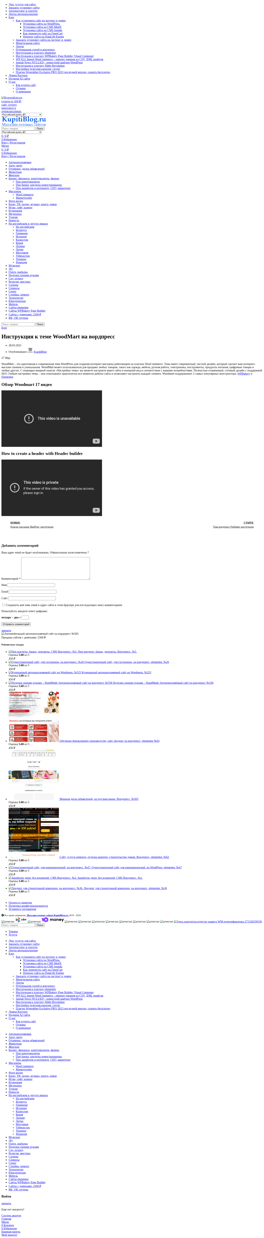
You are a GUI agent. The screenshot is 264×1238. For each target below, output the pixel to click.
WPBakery (243, 373)
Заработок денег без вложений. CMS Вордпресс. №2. (110, 877)
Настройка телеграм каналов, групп (38, 68)
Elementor (7, 376)
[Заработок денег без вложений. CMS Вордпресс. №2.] (43, 877)
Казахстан (22, 239)
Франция (21, 262)
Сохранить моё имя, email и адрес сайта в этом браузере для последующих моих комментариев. (64, 605)
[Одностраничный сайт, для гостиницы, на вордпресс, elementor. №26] (46, 662)
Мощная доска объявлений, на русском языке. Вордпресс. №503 (99, 798)
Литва (19, 249)
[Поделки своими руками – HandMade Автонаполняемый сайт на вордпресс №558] (61, 682)
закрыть (6, 630)
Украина (21, 259)
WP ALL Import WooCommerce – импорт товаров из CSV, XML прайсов (59, 59)
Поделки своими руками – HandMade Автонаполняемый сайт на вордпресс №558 (163, 682)
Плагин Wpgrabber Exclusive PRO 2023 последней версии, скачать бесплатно (63, 72)
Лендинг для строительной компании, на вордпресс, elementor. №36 (125, 888)
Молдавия (22, 252)
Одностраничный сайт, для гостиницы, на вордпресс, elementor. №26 (126, 662)
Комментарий (10, 578)
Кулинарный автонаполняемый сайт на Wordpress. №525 (116, 672)
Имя (4, 584)
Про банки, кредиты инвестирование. (39, 184)
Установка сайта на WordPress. (41, 23)
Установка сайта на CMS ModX (42, 26)
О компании (23, 91)
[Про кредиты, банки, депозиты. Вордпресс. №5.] (43, 651)
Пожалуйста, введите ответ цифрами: (24, 611)
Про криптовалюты (28, 181)
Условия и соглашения (22, 909)
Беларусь (21, 230)
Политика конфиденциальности (28, 905)
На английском (25, 226)
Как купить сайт (26, 85)
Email (4, 591)
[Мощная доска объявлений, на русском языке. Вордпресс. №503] (34, 798)
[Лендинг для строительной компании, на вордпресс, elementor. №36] (46, 888)
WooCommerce (25, 194)
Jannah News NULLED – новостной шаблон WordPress (49, 62)
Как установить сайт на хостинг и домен (41, 20)
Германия (21, 233)
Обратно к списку (132, 524)
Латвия (20, 246)
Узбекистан (23, 255)
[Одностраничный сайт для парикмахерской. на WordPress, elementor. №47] (50, 867)
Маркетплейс (24, 197)
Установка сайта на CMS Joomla (42, 30)
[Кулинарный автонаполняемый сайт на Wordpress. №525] (45, 672)
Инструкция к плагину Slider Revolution (40, 65)
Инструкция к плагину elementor (36, 52)
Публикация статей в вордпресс (35, 49)
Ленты (20, 46)
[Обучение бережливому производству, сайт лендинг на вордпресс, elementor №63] (34, 740)
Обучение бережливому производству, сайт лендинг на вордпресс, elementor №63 (109, 740)
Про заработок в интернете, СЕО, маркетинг (43, 188)
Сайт (4, 598)
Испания (21, 236)
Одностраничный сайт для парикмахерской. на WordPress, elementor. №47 (137, 867)
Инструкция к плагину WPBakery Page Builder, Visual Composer (55, 56)
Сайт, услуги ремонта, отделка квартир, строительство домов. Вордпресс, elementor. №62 (114, 857)
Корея (19, 242)
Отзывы (21, 88)
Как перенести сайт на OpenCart (42, 33)
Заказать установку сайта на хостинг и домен (43, 39)
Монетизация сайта (28, 43)
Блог (4, 327)
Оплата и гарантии (20, 902)
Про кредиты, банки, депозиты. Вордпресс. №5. (107, 651)
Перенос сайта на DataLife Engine (43, 36)
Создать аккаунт (11, 1215)
